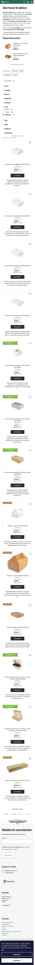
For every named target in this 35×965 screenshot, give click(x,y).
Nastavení (16, 954)
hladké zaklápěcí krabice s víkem (17, 23)
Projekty (4, 935)
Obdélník (9, 114)
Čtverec (9, 112)
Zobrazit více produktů (17, 64)
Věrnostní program (7, 922)
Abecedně (15, 74)
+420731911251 (9, 872)
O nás (3, 928)
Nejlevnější (14, 70)
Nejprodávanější (7, 74)
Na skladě (9, 81)
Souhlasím (16, 960)
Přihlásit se (8, 855)
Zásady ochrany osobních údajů (11, 931)
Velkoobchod (6, 924)
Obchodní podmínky (7, 926)
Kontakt (4, 929)
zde (2, 950)
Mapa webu (5, 933)
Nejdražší (21, 70)
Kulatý (8, 109)
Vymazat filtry (17, 136)
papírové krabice (8, 16)
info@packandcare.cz (11, 870)
